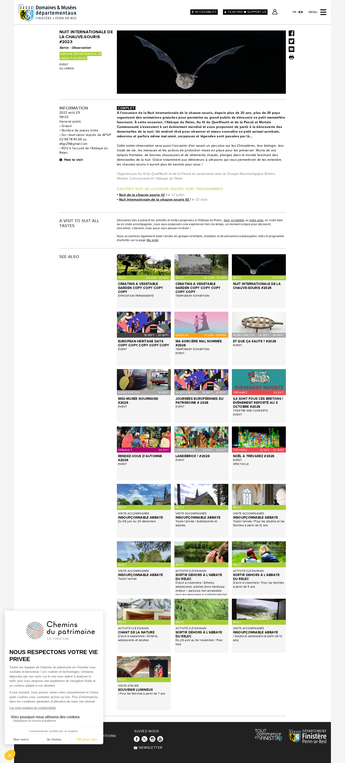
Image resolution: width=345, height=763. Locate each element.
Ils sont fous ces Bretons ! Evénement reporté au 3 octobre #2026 (258, 403)
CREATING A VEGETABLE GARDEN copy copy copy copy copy (198, 288)
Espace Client (274, 11)
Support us (256, 12)
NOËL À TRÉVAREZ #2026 (254, 456)
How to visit (73, 160)
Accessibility (206, 12)
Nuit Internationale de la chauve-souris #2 (154, 199)
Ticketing (235, 12)
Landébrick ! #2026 (193, 456)
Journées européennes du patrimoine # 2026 (200, 401)
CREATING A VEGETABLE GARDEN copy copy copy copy (140, 288)
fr (294, 12)
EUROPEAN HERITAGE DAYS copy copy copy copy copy (143, 343)
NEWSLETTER (150, 748)
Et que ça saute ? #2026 (254, 341)
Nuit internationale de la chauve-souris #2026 (257, 286)
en (301, 12)
